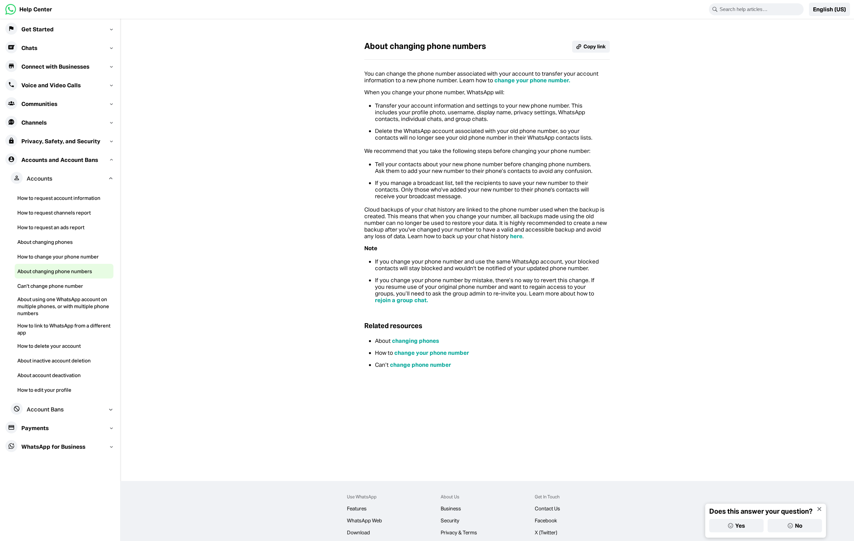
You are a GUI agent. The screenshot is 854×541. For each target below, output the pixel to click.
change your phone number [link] (431, 352)
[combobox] (761, 9)
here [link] (516, 236)
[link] (28, 9)
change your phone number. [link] (532, 80)
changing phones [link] (415, 340)
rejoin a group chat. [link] (401, 300)
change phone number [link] (420, 364)
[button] (829, 9)
